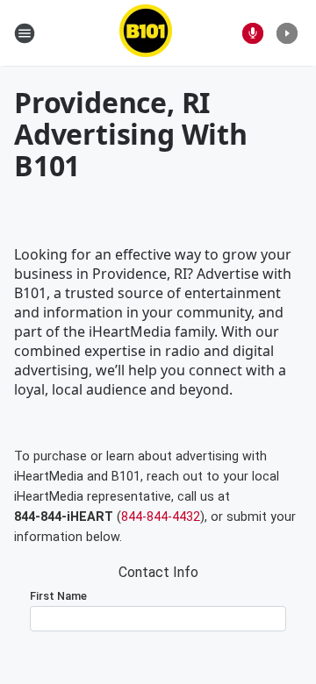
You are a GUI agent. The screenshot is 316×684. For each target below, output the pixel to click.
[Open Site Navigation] (24, 33)
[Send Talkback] (252, 33)
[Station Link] (145, 32)
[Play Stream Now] (287, 33)
